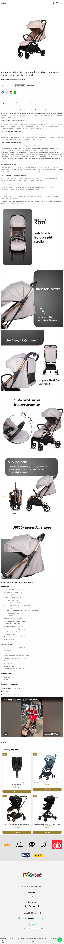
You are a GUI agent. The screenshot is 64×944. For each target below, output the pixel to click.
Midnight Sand (20, 85)
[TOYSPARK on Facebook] (25, 907)
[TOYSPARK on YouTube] (34, 907)
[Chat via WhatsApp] (59, 939)
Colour (3, 85)
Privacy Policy (33, 929)
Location (32, 897)
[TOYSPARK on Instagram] (30, 907)
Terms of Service (23, 929)
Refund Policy (41, 929)
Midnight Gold (30, 85)
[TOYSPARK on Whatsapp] (38, 907)
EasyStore (39, 886)
